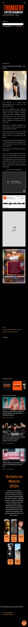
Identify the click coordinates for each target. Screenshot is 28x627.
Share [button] (3, 327)
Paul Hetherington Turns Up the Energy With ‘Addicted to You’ (13, 439)
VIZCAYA (16, 331)
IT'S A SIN (19, 329)
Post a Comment (9, 417)
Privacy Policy (8, 612)
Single (12, 331)
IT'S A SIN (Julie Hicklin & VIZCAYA (13, 209)
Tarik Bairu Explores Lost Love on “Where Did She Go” (13, 464)
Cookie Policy (8, 614)
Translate (18, 26)
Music (9, 331)
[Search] (25, 2)
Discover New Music (8, 15)
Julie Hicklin (4, 209)
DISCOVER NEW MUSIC (11, 329)
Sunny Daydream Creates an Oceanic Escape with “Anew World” (13, 413)
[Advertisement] (14, 307)
